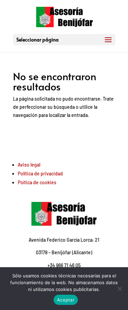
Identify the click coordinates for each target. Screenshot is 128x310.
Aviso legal (29, 165)
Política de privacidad (40, 173)
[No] (119, 288)
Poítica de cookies (37, 182)
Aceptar (65, 300)
